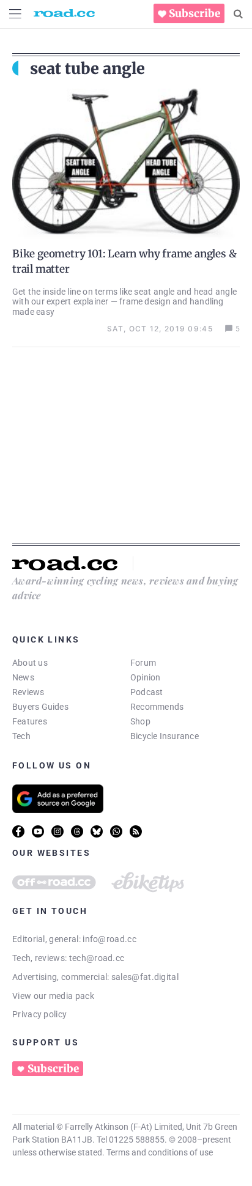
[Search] (238, 14)
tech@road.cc (97, 958)
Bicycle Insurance (164, 736)
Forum (143, 663)
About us (30, 663)
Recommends (156, 707)
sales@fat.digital (145, 977)
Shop (140, 721)
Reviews (28, 692)
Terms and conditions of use (159, 1152)
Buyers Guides (40, 707)
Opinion (145, 677)
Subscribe (194, 13)
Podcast (146, 692)
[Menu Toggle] (15, 13)
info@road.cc (109, 939)
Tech (21, 736)
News (23, 677)
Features (29, 721)
